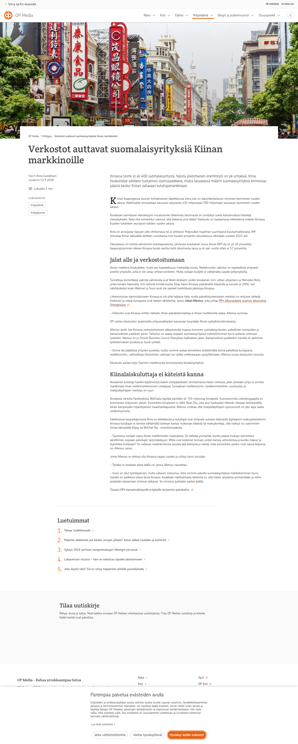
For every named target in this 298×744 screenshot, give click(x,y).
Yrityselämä (200, 15)
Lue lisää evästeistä (102, 724)
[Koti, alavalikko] (170, 15)
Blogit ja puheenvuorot (233, 15)
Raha (147, 15)
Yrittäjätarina (38, 212)
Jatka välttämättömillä (110, 735)
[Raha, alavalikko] (155, 15)
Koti (162, 15)
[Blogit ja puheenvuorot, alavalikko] (253, 15)
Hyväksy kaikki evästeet (187, 735)
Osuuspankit (267, 15)
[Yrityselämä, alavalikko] (213, 15)
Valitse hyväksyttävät (147, 735)
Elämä (179, 15)
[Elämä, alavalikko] (188, 15)
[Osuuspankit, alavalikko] (280, 15)
